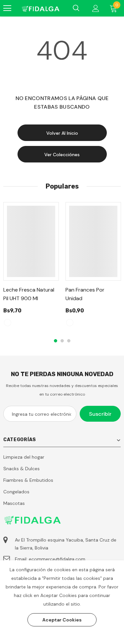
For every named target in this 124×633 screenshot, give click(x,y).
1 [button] (55, 340)
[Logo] (40, 8)
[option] (31, 267)
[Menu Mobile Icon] (7, 8)
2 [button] (62, 340)
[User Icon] (95, 8)
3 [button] (68, 340)
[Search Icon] (76, 8)
